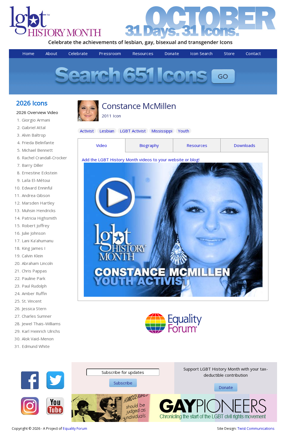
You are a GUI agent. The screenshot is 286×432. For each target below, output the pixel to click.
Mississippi (161, 131)
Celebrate (78, 53)
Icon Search (201, 53)
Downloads (244, 145)
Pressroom (110, 53)
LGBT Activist (133, 131)
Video (101, 145)
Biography (149, 145)
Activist (87, 131)
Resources (142, 53)
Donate (172, 53)
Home (28, 53)
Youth (183, 131)
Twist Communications (255, 428)
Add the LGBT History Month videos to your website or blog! (140, 159)
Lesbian (106, 131)
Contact (253, 53)
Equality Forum (75, 428)
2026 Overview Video (37, 112)
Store (229, 53)
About (51, 53)
